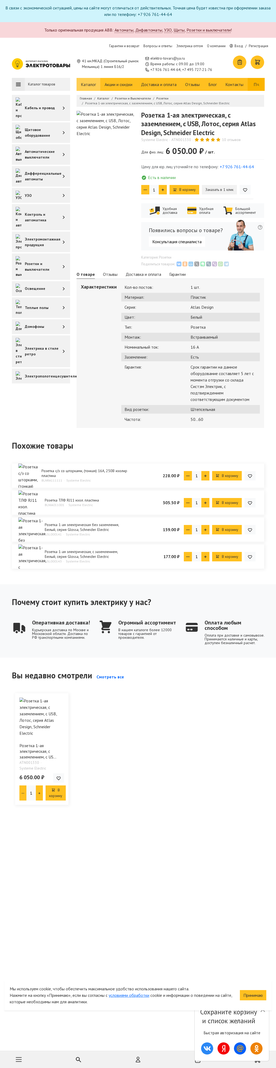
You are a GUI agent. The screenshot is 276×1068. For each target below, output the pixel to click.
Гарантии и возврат (124, 46)
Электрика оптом (189, 46)
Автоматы (124, 30)
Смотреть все (110, 676)
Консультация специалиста (177, 241)
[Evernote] (202, 264)
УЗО (168, 30)
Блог (212, 84)
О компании (216, 46)
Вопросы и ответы (157, 46)
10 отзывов (231, 139)
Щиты (179, 30)
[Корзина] (257, 62)
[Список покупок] (239, 62)
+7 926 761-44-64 (165, 69)
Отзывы (192, 84)
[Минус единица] (145, 189)
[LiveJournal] (208, 264)
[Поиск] (258, 84)
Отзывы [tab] (110, 274)
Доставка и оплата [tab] (143, 274)
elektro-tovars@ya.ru (167, 58)
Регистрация (258, 46)
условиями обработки (129, 995)
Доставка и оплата (159, 84)
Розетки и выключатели (209, 30)
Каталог (88, 84)
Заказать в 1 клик (219, 189)
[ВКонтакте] (179, 264)
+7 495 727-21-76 (197, 69)
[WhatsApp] (220, 264)
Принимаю (253, 995)
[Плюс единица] (163, 189)
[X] (196, 264)
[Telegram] (226, 264)
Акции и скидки (118, 84)
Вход (238, 46)
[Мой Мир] (190, 264)
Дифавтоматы (148, 30)
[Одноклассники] (184, 264)
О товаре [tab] (86, 274)
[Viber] (214, 264)
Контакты (234, 84)
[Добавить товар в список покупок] (245, 189)
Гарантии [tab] (177, 274)
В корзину (187, 189)
